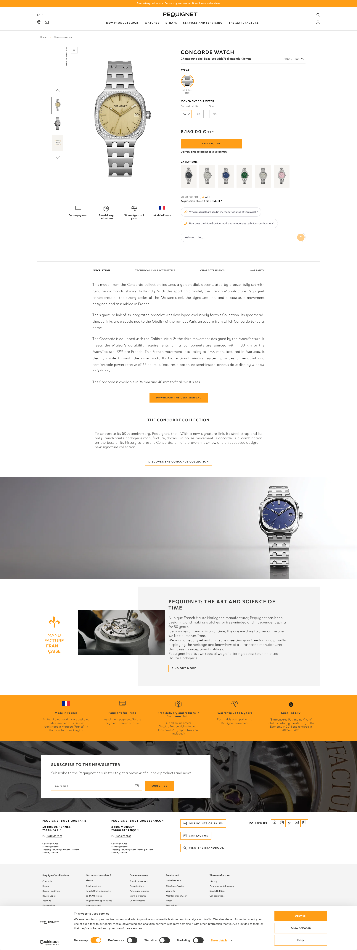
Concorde (47, 881)
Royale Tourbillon (51, 891)
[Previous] (58, 90)
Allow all (300, 915)
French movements (139, 881)
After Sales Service (175, 886)
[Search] (318, 15)
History (213, 881)
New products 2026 (122, 22)
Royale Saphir (49, 895)
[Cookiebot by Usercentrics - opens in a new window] (49, 943)
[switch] (132, 940)
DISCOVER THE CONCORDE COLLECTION (178, 461)
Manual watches (138, 895)
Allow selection (301, 928)
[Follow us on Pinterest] (289, 823)
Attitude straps (93, 905)
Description (101, 270)
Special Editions (217, 891)
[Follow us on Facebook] (274, 823)
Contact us (211, 143)
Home (43, 37)
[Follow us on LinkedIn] (304, 823)
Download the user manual (178, 397)
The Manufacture (244, 22)
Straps (171, 22)
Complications (137, 886)
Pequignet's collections (55, 875)
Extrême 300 (48, 905)
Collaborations (217, 895)
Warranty (257, 270)
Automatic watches (139, 891)
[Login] (318, 23)
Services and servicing (203, 22)
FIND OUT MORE (184, 668)
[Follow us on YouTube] (297, 823)
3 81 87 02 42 (125, 836)
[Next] (58, 157)
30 (214, 114)
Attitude (46, 900)
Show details (218, 940)
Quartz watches (137, 900)
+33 (117, 836)
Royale (45, 886)
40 (198, 114)
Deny (300, 940)
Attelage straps (93, 886)
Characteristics (212, 270)
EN (39, 15)
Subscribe (159, 785)
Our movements (139, 875)
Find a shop (171, 905)
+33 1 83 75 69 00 (54, 836)
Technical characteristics (155, 270)
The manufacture (219, 875)
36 (184, 114)
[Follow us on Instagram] (282, 823)
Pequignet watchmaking (222, 886)
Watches (152, 22)
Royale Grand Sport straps (99, 900)
